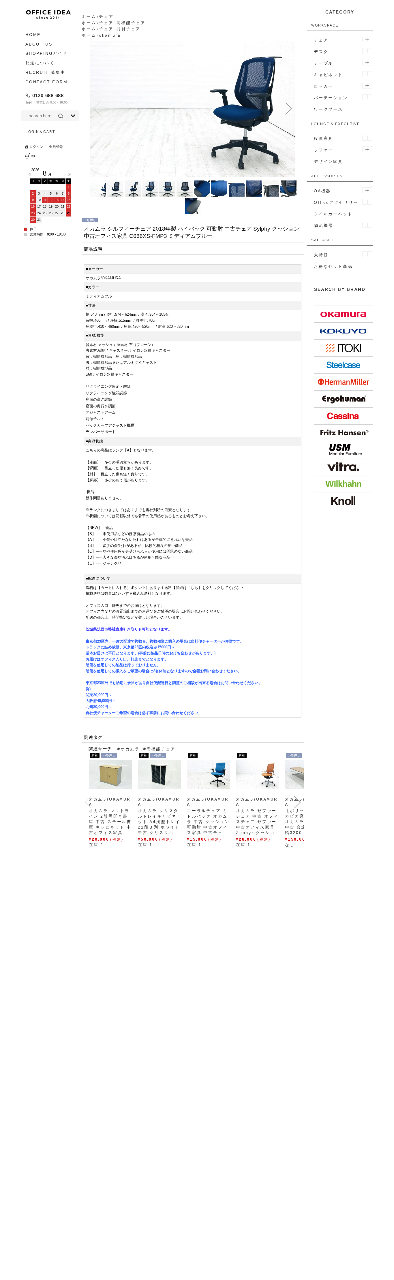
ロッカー (323, 86)
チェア (321, 40)
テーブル (323, 63)
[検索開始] (60, 115)
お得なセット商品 (333, 266)
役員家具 (323, 138)
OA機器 (322, 191)
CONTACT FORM (46, 82)
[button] (96, 108)
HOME (33, 34)
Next (69, 174)
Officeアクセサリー (336, 202)
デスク (321, 51)
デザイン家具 (328, 161)
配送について (40, 63)
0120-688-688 (47, 95)
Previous (30, 174)
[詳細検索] (73, 115)
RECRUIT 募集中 (45, 72)
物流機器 (323, 225)
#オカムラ (128, 749)
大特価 (321, 255)
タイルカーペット (333, 214)
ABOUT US (38, 44)
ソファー (323, 150)
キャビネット (328, 74)
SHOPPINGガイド (46, 53)
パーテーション (331, 97)
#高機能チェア (159, 749)
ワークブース (328, 109)
